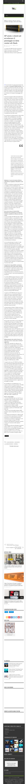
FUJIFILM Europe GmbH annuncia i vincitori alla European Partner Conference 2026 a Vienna (15, 664)
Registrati (11, 611)
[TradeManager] (14, 10)
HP (4, 84)
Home (7, 20)
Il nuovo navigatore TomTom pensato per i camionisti (13, 547)
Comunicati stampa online (10, 730)
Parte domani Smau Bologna (13, 545)
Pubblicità (7, 729)
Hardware (10, 20)
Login (6, 611)
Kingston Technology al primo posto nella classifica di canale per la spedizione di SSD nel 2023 (13, 602)
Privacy (6, 733)
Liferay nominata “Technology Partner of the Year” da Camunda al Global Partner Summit (16, 670)
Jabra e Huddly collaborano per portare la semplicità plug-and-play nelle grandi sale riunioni (13, 566)
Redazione (11, 45)
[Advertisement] (14, 62)
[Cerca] (23, 1)
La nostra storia (8, 772)
